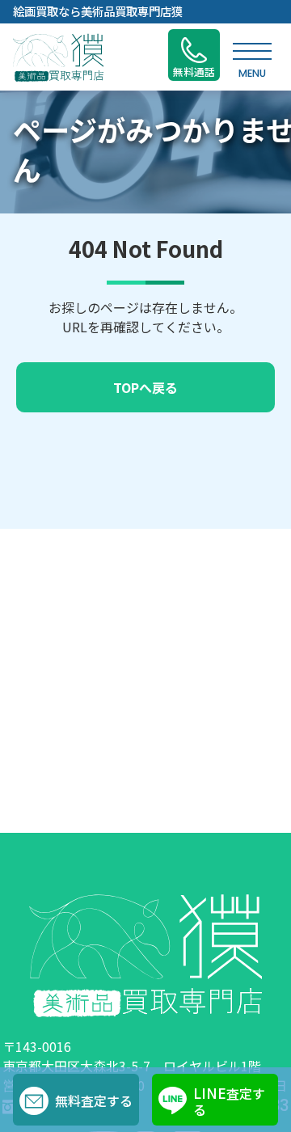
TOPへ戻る (145, 387)
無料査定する (94, 1100)
